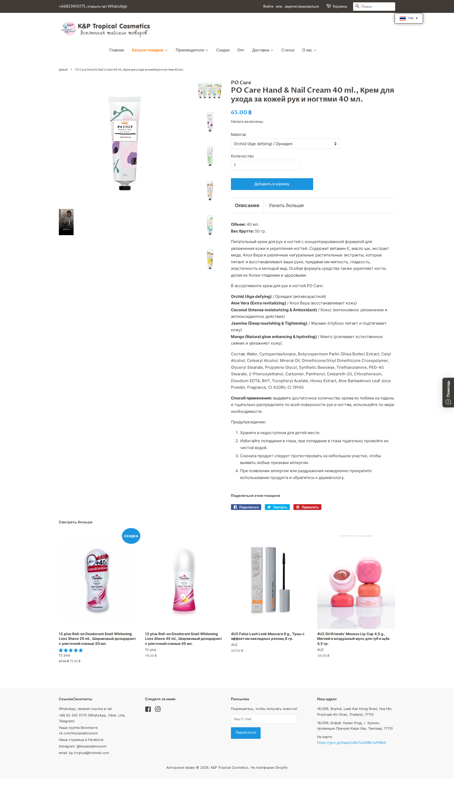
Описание (247, 205)
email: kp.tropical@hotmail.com (84, 753)
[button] (71, 650)
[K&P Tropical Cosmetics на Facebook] (148, 710)
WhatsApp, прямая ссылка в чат (85, 709)
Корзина (340, 6)
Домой (63, 70)
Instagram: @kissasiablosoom (82, 746)
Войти (268, 6)
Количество (242, 156)
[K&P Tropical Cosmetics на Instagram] (158, 710)
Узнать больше (286, 205)
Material (238, 134)
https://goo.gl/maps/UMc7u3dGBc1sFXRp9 (351, 743)
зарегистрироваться (302, 6)
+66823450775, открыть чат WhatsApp (93, 6)
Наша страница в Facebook (81, 740)
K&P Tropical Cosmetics (230, 768)
